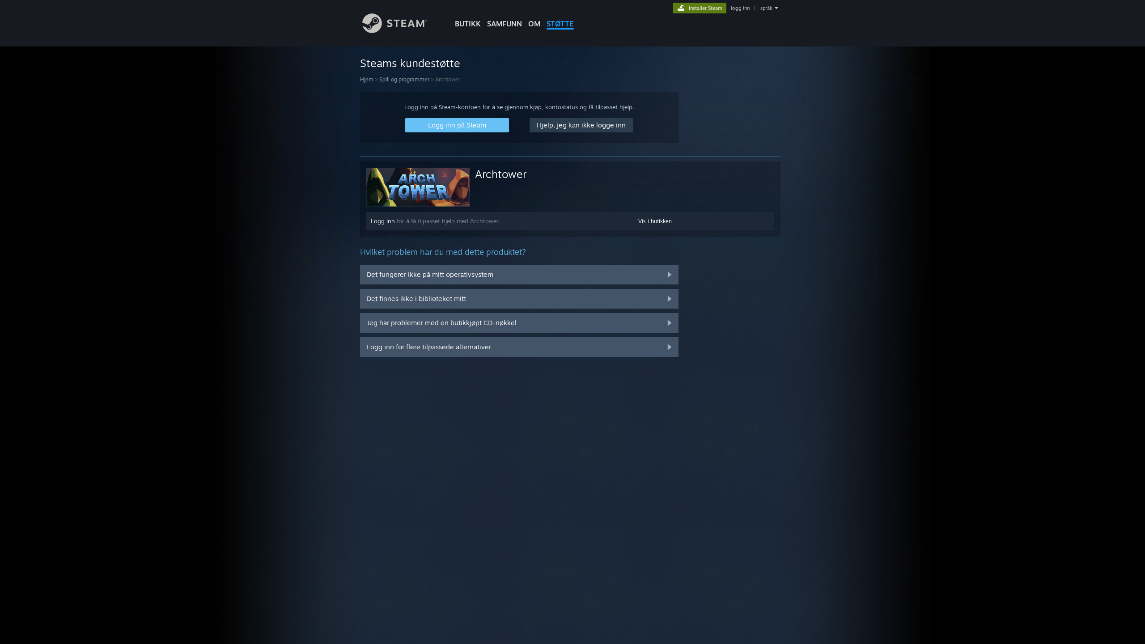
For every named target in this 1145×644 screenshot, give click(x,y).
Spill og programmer (404, 79)
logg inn (740, 8)
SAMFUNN (504, 23)
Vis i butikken (655, 221)
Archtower (501, 174)
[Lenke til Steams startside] (394, 30)
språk (766, 8)
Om (534, 23)
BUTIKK (468, 23)
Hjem (366, 79)
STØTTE (560, 23)
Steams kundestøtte (410, 63)
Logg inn (383, 221)
